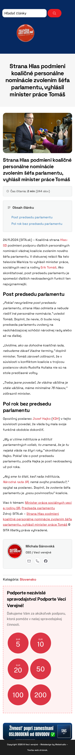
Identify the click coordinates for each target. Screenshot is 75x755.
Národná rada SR (15, 482)
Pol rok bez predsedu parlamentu (36, 224)
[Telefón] (37, 561)
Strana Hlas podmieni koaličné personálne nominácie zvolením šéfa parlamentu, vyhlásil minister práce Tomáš (37, 80)
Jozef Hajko (42, 419)
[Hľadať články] (54, 13)
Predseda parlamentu (38, 508)
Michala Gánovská (40, 546)
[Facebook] (45, 561)
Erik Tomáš (48, 267)
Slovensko (28, 579)
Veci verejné (31, 744)
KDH (56, 419)
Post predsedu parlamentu (31, 217)
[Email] (29, 561)
